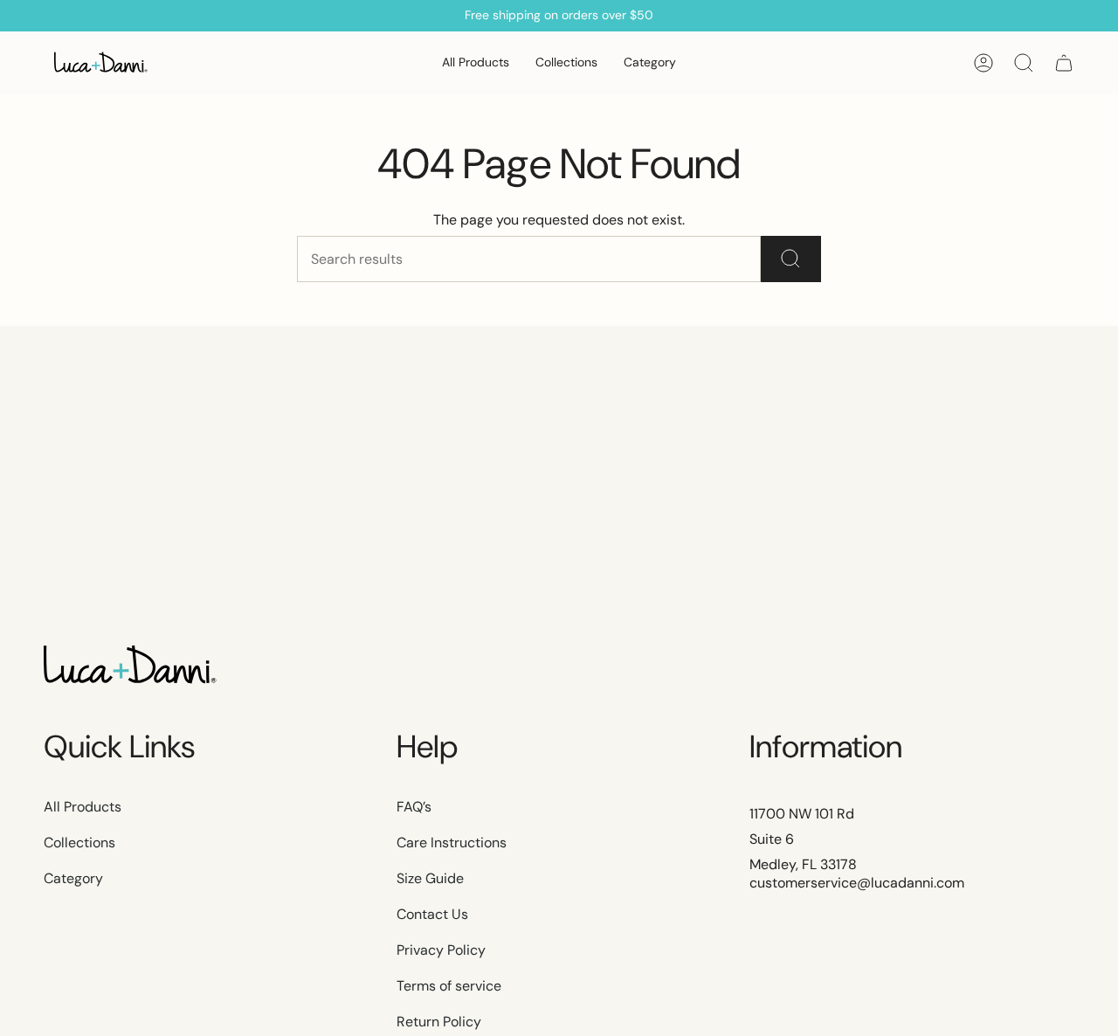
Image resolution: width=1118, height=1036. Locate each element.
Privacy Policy (441, 950)
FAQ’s (414, 807)
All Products (82, 807)
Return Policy (439, 1021)
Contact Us (432, 914)
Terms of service (449, 986)
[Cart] (1064, 63)
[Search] (791, 259)
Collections (79, 842)
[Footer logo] (131, 666)
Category (73, 878)
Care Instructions (452, 842)
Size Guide (430, 878)
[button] (566, 63)
